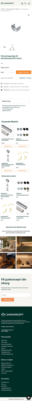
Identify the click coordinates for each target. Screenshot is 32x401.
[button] (28, 3)
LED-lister (3, 9)
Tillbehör (17, 9)
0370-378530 (4, 331)
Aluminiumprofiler (10, 9)
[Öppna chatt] (29, 398)
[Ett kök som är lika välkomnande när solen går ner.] (24, 244)
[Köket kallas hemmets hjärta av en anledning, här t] (24, 261)
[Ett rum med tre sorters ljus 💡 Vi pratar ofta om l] (8, 244)
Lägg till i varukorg (23, 72)
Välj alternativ (8, 146)
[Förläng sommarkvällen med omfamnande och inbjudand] (8, 261)
